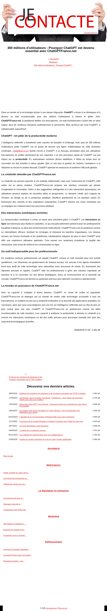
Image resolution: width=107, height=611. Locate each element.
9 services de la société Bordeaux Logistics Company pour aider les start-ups (51, 421)
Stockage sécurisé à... (12, 504)
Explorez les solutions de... (14, 530)
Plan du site (8, 456)
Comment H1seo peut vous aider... (17, 555)
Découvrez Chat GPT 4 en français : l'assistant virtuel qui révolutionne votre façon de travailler (53, 405)
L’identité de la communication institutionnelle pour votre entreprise (47, 417)
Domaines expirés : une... (13, 561)
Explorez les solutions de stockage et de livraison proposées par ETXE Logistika (25, 378)
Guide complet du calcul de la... (16, 473)
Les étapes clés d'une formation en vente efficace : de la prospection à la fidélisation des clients (49, 411)
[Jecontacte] (53, 21)
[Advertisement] (51, 87)
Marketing (53, 62)
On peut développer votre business (33, 426)
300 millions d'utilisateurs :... (14, 524)
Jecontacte (54, 59)
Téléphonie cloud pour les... (14, 484)
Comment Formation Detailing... (16, 549)
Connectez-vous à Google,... (15, 535)
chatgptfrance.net (21, 151)
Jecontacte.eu (51, 608)
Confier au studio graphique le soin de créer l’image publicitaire (45, 439)
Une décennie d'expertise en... (15, 478)
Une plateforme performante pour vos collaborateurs (41, 435)
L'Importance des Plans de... (15, 510)
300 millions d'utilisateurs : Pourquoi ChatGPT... (53, 65)
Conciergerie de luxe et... (13, 498)
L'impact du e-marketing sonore (32, 430)
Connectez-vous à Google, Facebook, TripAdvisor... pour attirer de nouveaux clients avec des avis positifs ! (51, 399)
